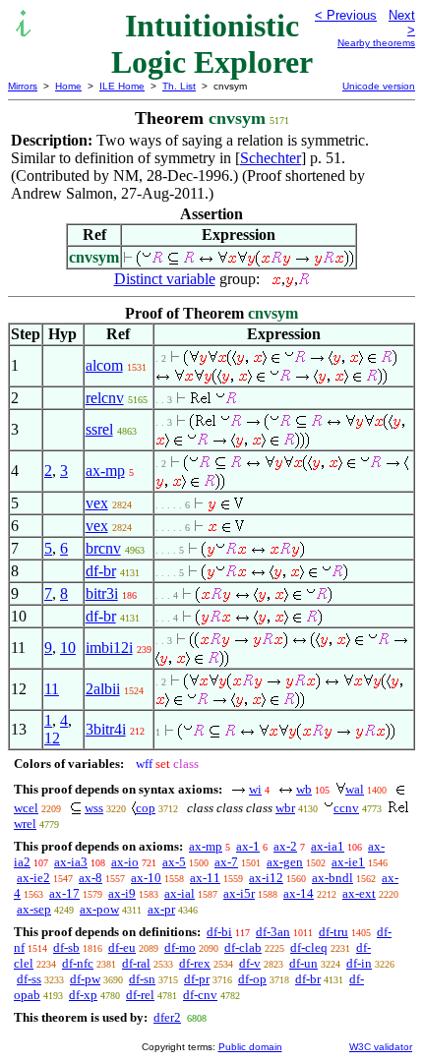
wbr (285, 807)
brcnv (103, 548)
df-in (359, 963)
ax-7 (226, 862)
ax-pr (161, 909)
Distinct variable (164, 278)
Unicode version (378, 86)
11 (51, 688)
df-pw (85, 979)
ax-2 (285, 846)
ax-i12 (266, 877)
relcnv (105, 397)
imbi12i (109, 647)
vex (97, 503)
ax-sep (34, 909)
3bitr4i (106, 729)
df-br (101, 570)
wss (94, 807)
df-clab (243, 947)
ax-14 (298, 893)
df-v (250, 963)
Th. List (179, 86)
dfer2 (167, 1017)
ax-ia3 (71, 862)
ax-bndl (332, 877)
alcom (104, 365)
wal (354, 789)
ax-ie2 (33, 877)
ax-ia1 (327, 846)
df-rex (195, 963)
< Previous (346, 15)
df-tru (333, 931)
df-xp (83, 994)
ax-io (125, 862)
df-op (252, 979)
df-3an (273, 931)
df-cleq (309, 947)
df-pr (197, 979)
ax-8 (90, 877)
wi (255, 789)
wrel (25, 823)
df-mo (180, 947)
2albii (103, 688)
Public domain (250, 1046)
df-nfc (77, 963)
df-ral (136, 963)
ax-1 (248, 846)
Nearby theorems (376, 42)
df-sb (66, 947)
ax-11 (205, 877)
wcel (26, 807)
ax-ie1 (348, 862)
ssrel (99, 429)
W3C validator (380, 1046)
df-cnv (200, 994)
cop (145, 807)
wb (304, 789)
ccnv (346, 807)
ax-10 (146, 877)
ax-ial (179, 893)
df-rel (140, 994)
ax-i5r (239, 893)
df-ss (29, 979)
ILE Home (122, 86)
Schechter (270, 157)
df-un (303, 963)
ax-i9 (122, 893)
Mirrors (22, 86)
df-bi (219, 931)
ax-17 (64, 893)
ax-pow (99, 909)
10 (68, 647)
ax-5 (174, 862)
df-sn (142, 979)
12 (52, 738)
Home (68, 86)
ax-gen (285, 862)
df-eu (122, 947)
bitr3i (102, 593)
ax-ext (359, 893)
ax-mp (105, 470)
